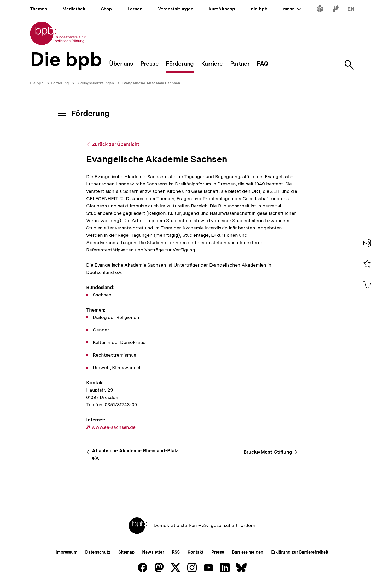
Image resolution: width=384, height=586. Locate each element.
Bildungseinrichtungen (95, 83)
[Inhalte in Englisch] (351, 10)
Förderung (60, 83)
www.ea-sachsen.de (114, 427)
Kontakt (195, 552)
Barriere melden (247, 552)
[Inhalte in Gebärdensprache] (335, 10)
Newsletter (153, 552)
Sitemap (126, 552)
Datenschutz (97, 552)
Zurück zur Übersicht (115, 144)
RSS (176, 552)
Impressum (66, 552)
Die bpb (37, 83)
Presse (217, 552)
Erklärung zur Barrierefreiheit (299, 552)
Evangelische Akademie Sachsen (150, 83)
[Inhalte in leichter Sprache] (320, 10)
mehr (292, 9)
